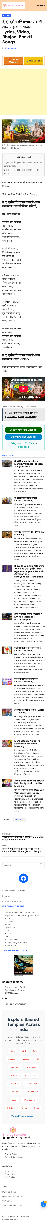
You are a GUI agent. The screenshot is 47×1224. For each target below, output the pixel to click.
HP (37, 1059)
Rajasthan (14, 1084)
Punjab (23, 1108)
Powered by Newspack (11, 1220)
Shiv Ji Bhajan (19, 819)
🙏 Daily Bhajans (33, 61)
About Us (9, 1171)
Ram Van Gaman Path (11, 901)
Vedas (7, 924)
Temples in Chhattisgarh (15, 1004)
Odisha (10, 1108)
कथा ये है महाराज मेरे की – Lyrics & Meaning (29, 533)
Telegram (16, 443)
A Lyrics (6, 16)
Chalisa (8, 930)
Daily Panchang (9, 1192)
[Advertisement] (23, 92)
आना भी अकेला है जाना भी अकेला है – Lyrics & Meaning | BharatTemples (29, 617)
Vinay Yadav (10, 48)
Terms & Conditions (13, 1157)
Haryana (25, 1059)
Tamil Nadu (14, 1092)
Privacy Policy (11, 1154)
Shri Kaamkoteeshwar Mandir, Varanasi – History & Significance (28, 464)
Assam (37, 1108)
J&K (24, 1051)
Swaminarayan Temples (15, 990)
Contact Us (10, 1174)
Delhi (12, 1051)
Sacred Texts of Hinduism (13, 890)
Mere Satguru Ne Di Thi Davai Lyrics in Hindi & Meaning (27, 743)
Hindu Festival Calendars (13, 1196)
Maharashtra (31, 1084)
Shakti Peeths (11, 945)
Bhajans (8, 933)
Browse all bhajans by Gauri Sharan (19, 406)
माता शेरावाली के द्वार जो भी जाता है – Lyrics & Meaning (28, 649)
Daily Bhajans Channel (23, 437)
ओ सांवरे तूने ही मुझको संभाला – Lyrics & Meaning (26, 499)
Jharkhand (15, 1067)
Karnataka (31, 1067)
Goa (35, 1051)
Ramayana (6, 896)
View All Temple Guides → (23, 1116)
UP (35, 1075)
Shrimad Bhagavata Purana (16, 942)
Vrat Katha (7, 1201)
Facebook (23, 446)
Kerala (14, 1075)
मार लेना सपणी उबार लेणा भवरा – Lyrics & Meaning (27, 680)
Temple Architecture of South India (20, 912)
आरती (6, 936)
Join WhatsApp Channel (23, 429)
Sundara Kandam (12, 939)
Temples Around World (15, 987)
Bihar (14, 1100)
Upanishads (10, 927)
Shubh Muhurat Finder (12, 1205)
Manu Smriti (10, 921)
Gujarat (11, 1059)
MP (25, 1075)
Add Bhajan (10, 1177)
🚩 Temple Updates (13, 60)
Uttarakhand (32, 1092)
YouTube (29, 443)
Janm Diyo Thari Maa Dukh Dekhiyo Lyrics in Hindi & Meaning (29, 783)
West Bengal (29, 1100)
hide (28, 156)
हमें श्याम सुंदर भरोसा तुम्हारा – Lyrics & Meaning (29, 711)
